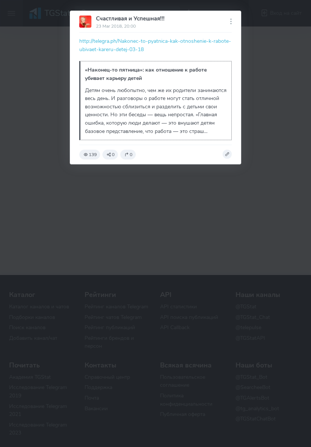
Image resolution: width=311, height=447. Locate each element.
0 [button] (113, 155)
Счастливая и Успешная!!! (130, 18)
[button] (227, 154)
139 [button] (93, 155)
